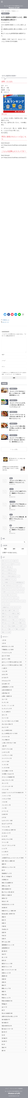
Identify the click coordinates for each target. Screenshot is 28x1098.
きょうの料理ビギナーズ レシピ (8, 579)
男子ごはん (22, 619)
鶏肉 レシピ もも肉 (6, 632)
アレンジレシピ (20, 588)
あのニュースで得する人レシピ (8, 573)
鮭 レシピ (4, 629)
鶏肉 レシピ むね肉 (20, 629)
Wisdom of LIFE (14, 8)
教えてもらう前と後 (13, 616)
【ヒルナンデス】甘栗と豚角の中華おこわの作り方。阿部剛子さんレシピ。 (17, 428)
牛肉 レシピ (14, 619)
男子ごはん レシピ (6, 623)
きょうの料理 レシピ (6, 582)
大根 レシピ (15, 610)
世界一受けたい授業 (6, 610)
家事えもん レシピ (6, 613)
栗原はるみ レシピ (6, 619)
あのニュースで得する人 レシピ (8, 570)
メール (4, 360)
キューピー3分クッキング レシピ (9, 595)
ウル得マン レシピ (6, 591)
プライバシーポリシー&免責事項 (16, 1088)
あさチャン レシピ (15, 563)
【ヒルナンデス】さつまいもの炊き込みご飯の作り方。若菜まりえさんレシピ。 (17, 416)
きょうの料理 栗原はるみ (18, 582)
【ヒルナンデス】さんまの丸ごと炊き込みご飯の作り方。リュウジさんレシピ (17, 405)
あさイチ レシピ (5, 563)
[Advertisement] (14, 58)
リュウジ (23, 601)
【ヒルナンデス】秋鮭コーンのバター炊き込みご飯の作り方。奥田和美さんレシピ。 (17, 439)
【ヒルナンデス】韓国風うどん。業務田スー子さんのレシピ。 (17, 529)
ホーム (6, 1088)
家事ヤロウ (4, 616)
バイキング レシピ (6, 598)
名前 (3, 354)
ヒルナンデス (5, 601)
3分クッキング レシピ (6, 560)
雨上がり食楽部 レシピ (13, 626)
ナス (8, 322)
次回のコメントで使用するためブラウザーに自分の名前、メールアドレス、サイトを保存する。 (14, 373)
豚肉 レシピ (22, 623)
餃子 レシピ (22, 626)
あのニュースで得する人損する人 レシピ (10, 576)
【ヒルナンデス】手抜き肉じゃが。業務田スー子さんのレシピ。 (17, 506)
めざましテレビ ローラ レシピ (8, 588)
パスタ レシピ (15, 598)
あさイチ (4, 322)
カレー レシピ (20, 591)
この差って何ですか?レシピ (8, 585)
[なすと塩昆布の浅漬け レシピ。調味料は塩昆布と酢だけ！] (15, 314)
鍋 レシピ (4, 626)
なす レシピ (18, 585)
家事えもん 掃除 (15, 613)
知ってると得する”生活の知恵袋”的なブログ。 (14, 1091)
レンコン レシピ (5, 604)
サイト (3, 366)
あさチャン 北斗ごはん (7, 567)
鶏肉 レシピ (10, 629)
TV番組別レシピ (5, 319)
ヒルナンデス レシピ (14, 601)
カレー (13, 591)
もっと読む (15, 449)
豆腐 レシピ (14, 623)
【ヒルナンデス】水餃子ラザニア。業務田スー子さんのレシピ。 (17, 493)
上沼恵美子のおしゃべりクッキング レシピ (11, 607)
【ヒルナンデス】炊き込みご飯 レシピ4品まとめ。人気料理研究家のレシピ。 (17, 393)
